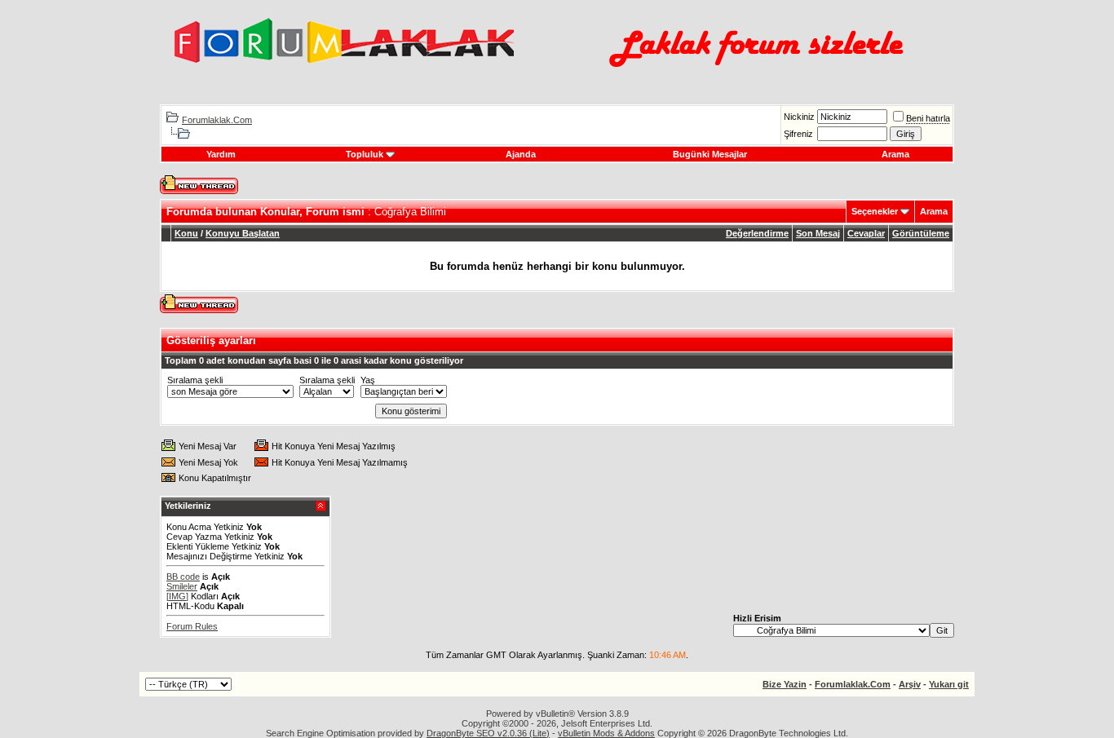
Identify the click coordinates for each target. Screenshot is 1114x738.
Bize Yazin (785, 684)
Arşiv (910, 684)
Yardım (221, 154)
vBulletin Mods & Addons (606, 733)
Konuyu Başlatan (243, 233)
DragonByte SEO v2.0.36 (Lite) (488, 733)
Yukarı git (949, 684)
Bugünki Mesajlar (710, 154)
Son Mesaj (818, 233)
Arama (895, 154)
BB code (183, 576)
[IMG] (177, 596)
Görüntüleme (920, 233)
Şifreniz (798, 134)
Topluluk (364, 154)
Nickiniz (799, 117)
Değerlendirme (757, 233)
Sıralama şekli (195, 380)
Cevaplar (866, 233)
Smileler (181, 586)
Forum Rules (192, 626)
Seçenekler (874, 211)
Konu (186, 233)
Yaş (367, 380)
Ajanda (521, 154)
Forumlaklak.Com (217, 120)
